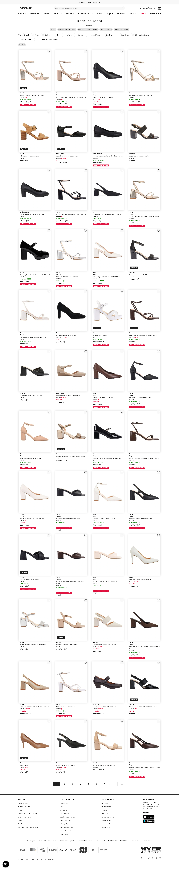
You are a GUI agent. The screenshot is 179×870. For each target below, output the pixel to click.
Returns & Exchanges (25, 817)
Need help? (6, 864)
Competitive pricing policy (48, 841)
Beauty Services (65, 820)
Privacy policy (134, 841)
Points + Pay (22, 810)
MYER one (105, 803)
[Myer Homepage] (26, 9)
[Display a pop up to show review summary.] (30, 102)
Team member (147, 841)
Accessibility (64, 834)
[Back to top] (174, 866)
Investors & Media (108, 817)
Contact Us (63, 810)
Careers (104, 810)
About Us (105, 814)
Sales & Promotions (66, 827)
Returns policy (31, 841)
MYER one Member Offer (28, 105)
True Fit (20, 820)
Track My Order (23, 803)
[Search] (123, 8)
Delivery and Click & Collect (27, 814)
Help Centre (64, 803)
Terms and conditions (84, 841)
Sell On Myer (106, 827)
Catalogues (22, 824)
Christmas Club (107, 824)
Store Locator (64, 814)
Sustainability (106, 820)
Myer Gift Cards (107, 807)
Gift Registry (64, 824)
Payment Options (24, 807)
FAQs (61, 807)
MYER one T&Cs (100, 841)
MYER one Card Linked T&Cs (117, 841)
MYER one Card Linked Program (28, 827)
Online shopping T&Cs (67, 841)
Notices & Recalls (65, 831)
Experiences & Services (67, 817)
